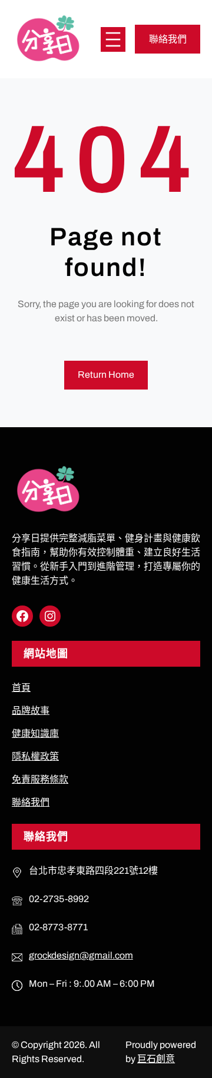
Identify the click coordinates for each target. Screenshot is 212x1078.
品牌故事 (30, 711)
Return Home (106, 375)
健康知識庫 (35, 733)
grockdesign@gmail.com (81, 955)
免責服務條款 (40, 779)
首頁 (21, 688)
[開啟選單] (113, 39)
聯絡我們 (168, 39)
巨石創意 (156, 1059)
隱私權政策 (35, 756)
